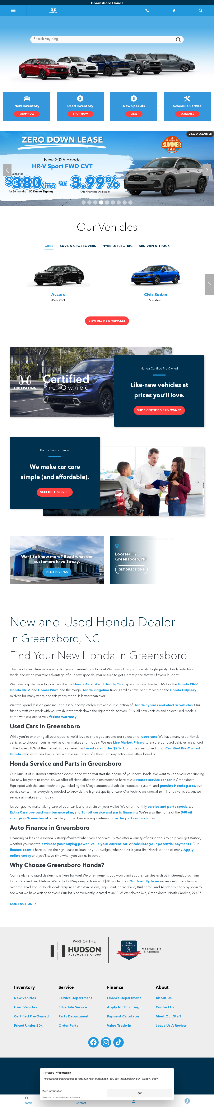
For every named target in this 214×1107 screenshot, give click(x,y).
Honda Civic (114, 684)
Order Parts (68, 1025)
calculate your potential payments (162, 844)
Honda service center (154, 780)
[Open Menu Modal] (13, 10)
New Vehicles (25, 998)
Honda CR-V (188, 684)
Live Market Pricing (129, 742)
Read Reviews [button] (57, 572)
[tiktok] (118, 1042)
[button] (84, 202)
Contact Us (165, 1007)
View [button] (134, 114)
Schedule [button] (187, 114)
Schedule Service (73, 1007)
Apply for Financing (123, 1007)
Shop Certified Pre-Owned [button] (159, 410)
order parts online (130, 818)
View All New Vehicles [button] (107, 320)
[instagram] (106, 1042)
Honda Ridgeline (95, 690)
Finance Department (124, 998)
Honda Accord (85, 684)
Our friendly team (144, 881)
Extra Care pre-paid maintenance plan (41, 812)
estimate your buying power (65, 844)
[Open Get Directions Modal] (173, 10)
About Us (164, 998)
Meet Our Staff (168, 1016)
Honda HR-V (20, 690)
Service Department (75, 998)
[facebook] (93, 1042)
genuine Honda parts (177, 786)
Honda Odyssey (183, 690)
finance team (20, 850)
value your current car (109, 844)
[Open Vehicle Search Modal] (200, 10)
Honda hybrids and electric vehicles (163, 705)
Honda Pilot (48, 690)
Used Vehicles (25, 1007)
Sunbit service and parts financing (109, 812)
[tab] (49, 246)
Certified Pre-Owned (31, 1016)
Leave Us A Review (171, 1025)
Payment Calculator (123, 1016)
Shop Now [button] (26, 114)
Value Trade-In (119, 1025)
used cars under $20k (103, 748)
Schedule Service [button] (54, 492)
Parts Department (74, 1016)
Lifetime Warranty (61, 717)
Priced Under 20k (28, 1025)
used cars (149, 737)
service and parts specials (169, 806)
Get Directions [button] (131, 569)
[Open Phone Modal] (147, 10)
